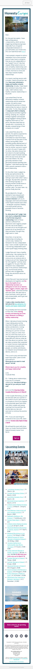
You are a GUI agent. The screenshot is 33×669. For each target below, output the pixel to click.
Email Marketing (12, 667)
